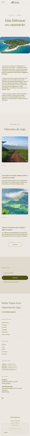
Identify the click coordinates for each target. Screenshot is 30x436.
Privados (4, 327)
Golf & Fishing (6, 334)
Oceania (4, 354)
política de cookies (20, 427)
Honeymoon (5, 322)
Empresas (5, 332)
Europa (4, 344)
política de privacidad (14, 282)
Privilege (4, 329)
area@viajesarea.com (10, 369)
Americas (4, 351)
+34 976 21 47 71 (11, 364)
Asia (3, 347)
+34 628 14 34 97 (12, 366)
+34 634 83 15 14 (12, 367)
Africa (3, 349)
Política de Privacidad (15, 420)
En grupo (4, 325)
